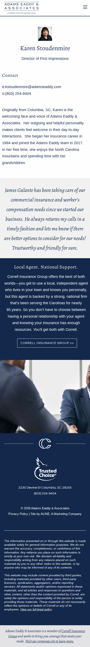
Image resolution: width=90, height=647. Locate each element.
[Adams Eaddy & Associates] (20, 7)
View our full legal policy (36, 609)
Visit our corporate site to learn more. (49, 641)
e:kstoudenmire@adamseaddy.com (31, 87)
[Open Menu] (85, 7)
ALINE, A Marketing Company (61, 514)
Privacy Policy (18, 514)
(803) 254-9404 (45, 493)
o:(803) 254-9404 (16, 93)
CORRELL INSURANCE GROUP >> (47, 343)
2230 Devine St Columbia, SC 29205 (45, 487)
